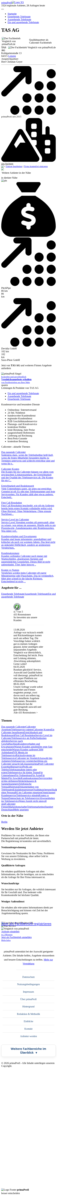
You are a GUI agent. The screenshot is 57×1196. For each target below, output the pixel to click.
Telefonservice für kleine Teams (23, 772)
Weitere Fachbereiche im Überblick (28, 1050)
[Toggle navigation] (2, 9)
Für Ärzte (36, 775)
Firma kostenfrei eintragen (36, 166)
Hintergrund (28, 1006)
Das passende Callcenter (13, 726)
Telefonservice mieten (22, 729)
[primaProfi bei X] (28, 1123)
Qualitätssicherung (42, 789)
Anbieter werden (28, 1036)
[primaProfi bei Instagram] (28, 1187)
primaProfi (6, 2)
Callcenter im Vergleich (27, 758)
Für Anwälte (14, 778)
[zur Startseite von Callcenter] (2, 169)
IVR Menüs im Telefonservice (14, 754)
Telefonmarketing (36, 806)
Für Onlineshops (23, 775)
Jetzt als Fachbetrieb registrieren (26, 924)
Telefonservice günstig (27, 795)
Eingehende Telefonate (19, 16)
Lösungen (27, 764)
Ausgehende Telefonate (19, 19)
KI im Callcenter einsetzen (28, 792)
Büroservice (17, 766)
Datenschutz (28, 977)
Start (12, 13)
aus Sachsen (7, 163)
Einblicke (28, 1021)
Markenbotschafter (17, 806)
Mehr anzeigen (21, 809)
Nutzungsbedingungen (28, 984)
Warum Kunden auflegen (25, 749)
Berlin (4, 822)
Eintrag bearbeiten (14, 166)
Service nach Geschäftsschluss (12, 742)
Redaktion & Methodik (28, 1014)
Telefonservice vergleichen (24, 761)
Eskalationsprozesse (23, 789)
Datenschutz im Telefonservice (24, 798)
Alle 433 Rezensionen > (25, 712)
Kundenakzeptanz (30, 778)
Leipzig (12, 56)
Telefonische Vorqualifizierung (16, 785)
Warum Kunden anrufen (26, 746)
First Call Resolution (25, 735)
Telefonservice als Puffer (23, 738)
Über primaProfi (28, 999)
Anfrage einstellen (10, 933)
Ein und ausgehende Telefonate (23, 22)
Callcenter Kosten (42, 729)
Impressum (28, 991)
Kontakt (28, 1028)
